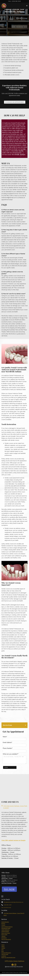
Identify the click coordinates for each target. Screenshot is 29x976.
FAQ (2, 949)
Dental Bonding (5, 922)
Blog (2, 951)
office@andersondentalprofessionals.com (13, 902)
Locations (3, 956)
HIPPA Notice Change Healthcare (14, 961)
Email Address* (7, 742)
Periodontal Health (5, 928)
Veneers (3, 936)
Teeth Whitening (5, 930)
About (2, 946)
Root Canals (4, 934)
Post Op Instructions (6, 939)
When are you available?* (10, 754)
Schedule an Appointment (14, 102)
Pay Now (9, 889)
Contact (3, 948)
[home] (4, 6)
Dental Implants (5, 931)
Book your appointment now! (8, 957)
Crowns (3, 925)
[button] (27, 6)
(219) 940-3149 (7, 905)
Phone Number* (8, 748)
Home (2, 945)
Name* (5, 737)
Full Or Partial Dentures (7, 926)
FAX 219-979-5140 (6, 907)
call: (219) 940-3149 (14, 1)
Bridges (3, 923)
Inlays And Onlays (5, 933)
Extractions (4, 937)
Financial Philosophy (6, 952)
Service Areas (4, 954)
